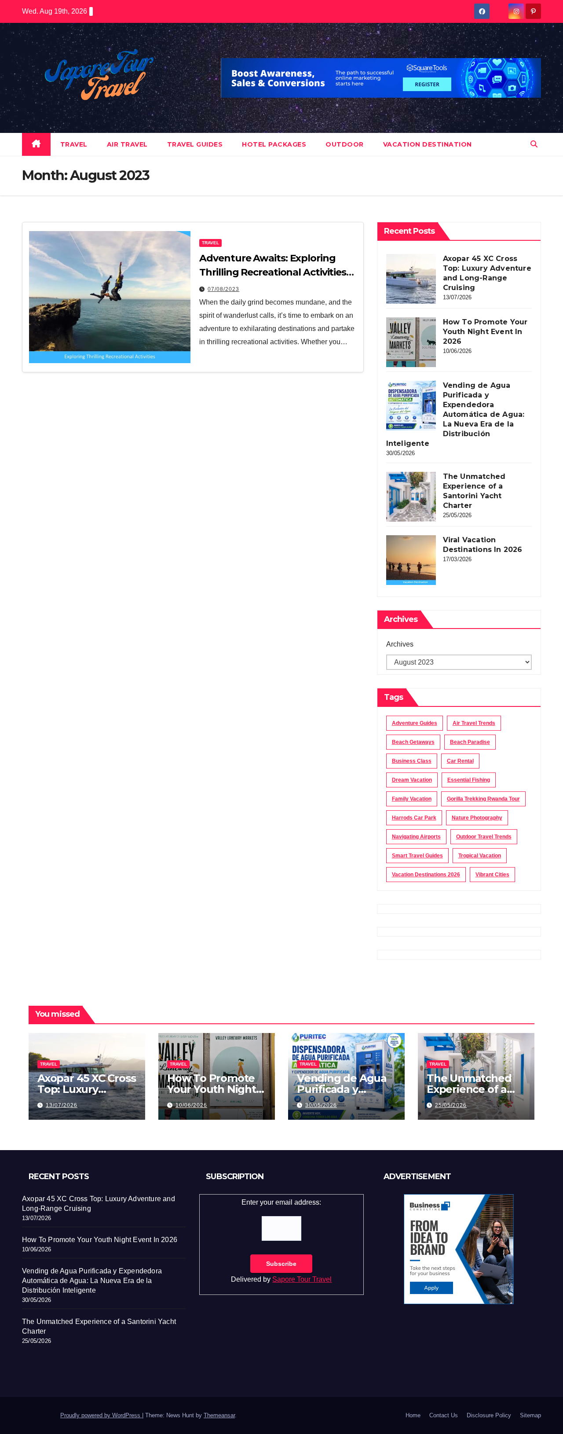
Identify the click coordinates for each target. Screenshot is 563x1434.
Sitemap (530, 1415)
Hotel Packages (274, 144)
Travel (74, 144)
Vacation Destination (427, 144)
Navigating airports (416, 837)
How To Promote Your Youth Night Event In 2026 (485, 332)
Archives (399, 644)
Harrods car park (414, 818)
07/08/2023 (223, 289)
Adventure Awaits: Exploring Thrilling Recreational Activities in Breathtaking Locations (272, 272)
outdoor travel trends (484, 837)
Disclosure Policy (489, 1415)
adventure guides (414, 723)
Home (413, 1415)
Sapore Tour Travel (302, 1279)
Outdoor (344, 144)
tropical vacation (479, 856)
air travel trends (474, 723)
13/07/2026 (61, 1105)
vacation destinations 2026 (426, 874)
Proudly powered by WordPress (101, 1415)
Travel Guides (195, 144)
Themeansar (219, 1415)
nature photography (477, 818)
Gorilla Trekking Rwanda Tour (483, 799)
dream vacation (412, 780)
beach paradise (470, 742)
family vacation (411, 799)
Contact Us (443, 1415)
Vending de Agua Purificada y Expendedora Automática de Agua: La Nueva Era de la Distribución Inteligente (455, 414)
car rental (460, 761)
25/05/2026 (451, 1105)
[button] (533, 144)
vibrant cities (492, 874)
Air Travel (127, 144)
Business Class (411, 761)
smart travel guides (417, 856)
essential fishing (468, 780)
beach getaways (413, 742)
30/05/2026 (321, 1105)
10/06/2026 (191, 1105)
